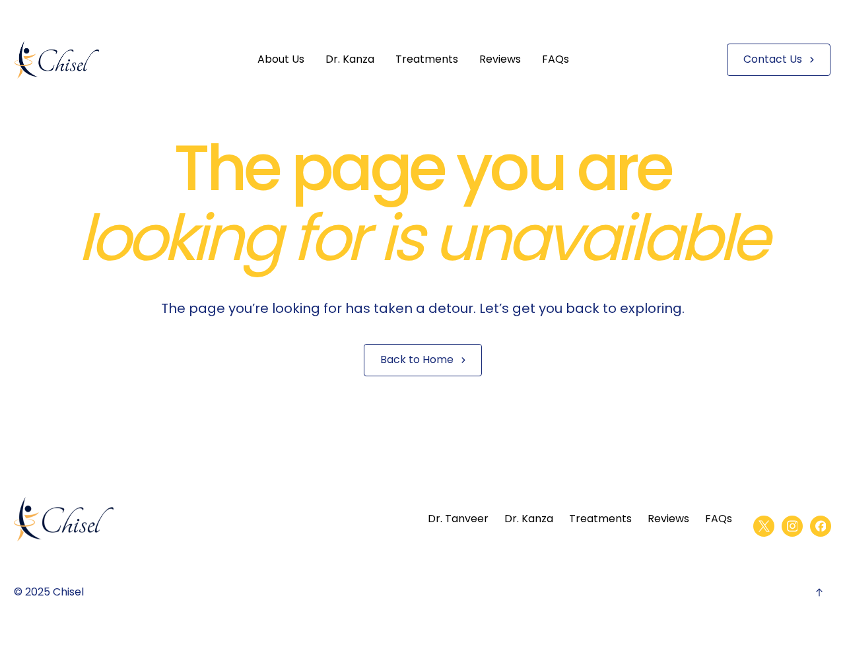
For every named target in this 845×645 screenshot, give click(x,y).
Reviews (500, 59)
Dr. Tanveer (458, 519)
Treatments (426, 59)
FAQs (555, 59)
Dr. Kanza (349, 59)
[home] (57, 60)
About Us (280, 59)
